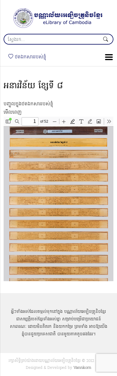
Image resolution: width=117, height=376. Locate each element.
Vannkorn (82, 368)
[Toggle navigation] (107, 57)
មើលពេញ (13, 112)
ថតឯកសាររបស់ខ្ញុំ (29, 57)
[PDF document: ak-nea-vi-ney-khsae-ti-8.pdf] (58, 199)
